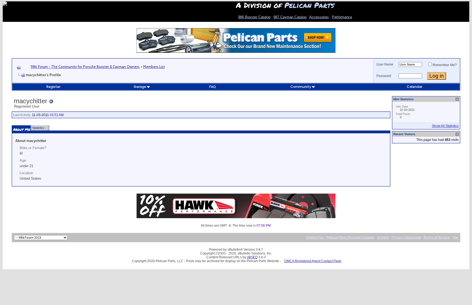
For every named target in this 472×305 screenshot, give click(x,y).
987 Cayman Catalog (289, 17)
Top (455, 237)
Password (383, 76)
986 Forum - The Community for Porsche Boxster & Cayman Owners (85, 66)
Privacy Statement (406, 237)
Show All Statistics (445, 126)
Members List (154, 66)
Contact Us (315, 237)
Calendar (414, 86)
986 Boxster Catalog (254, 17)
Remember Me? (445, 65)
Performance (342, 17)
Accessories (319, 17)
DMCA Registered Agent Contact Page (312, 261)
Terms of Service (436, 237)
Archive (383, 237)
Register (53, 86)
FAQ (212, 86)
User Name (384, 64)
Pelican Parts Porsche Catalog (350, 237)
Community (300, 86)
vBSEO (252, 257)
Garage (140, 86)
